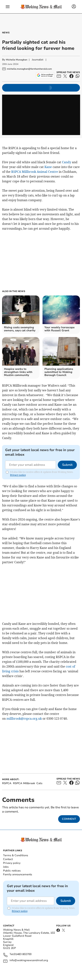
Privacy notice (18, 475)
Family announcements (17, 874)
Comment (69, 819)
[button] (7, 6)
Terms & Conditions (15, 855)
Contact (8, 859)
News (6, 32)
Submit (67, 465)
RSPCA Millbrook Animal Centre (34, 172)
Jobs (6, 867)
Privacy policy (11, 863)
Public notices (12, 870)
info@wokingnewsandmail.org (29, 960)
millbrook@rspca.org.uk (24, 718)
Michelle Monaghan (16, 59)
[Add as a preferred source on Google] (45, 75)
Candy (66, 162)
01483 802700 (22, 954)
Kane (48, 167)
